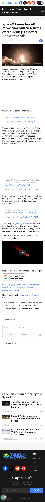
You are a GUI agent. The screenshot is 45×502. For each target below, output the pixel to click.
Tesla (18, 9)
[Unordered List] (18, 334)
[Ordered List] (15, 334)
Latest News (8, 9)
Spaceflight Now (21, 223)
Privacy (34, 470)
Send (36, 490)
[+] (32, 334)
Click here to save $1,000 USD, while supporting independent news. (20, 287)
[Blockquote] (21, 334)
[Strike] (12, 334)
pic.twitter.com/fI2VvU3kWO (17, 185)
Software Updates (10, 12)
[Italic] (7, 334)
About (34, 462)
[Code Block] (23, 334)
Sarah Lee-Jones (10, 41)
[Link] (26, 334)
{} (29, 334)
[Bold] (4, 334)
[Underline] (10, 334)
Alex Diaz (7, 425)
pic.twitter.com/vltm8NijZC (25, 213)
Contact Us (36, 458)
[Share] (41, 40)
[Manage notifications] (5, 497)
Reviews (35, 466)
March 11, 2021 (31, 122)
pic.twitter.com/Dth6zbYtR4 (23, 117)
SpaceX (27, 9)
